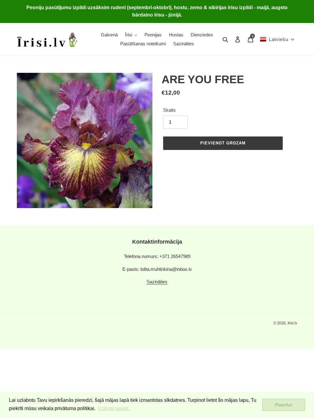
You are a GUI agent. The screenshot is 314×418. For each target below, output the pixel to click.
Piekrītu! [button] (284, 404)
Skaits (169, 110)
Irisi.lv (292, 323)
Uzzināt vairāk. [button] (114, 408)
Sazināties (157, 281)
